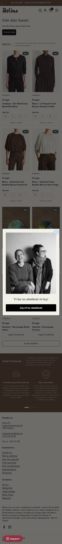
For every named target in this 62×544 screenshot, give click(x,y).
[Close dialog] (56, 232)
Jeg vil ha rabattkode (31, 308)
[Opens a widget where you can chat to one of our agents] (13, 539)
